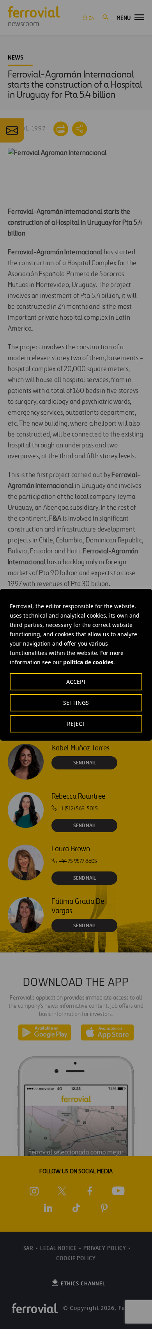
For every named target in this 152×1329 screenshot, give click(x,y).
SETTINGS (76, 702)
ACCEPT (76, 681)
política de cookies (88, 662)
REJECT (76, 723)
